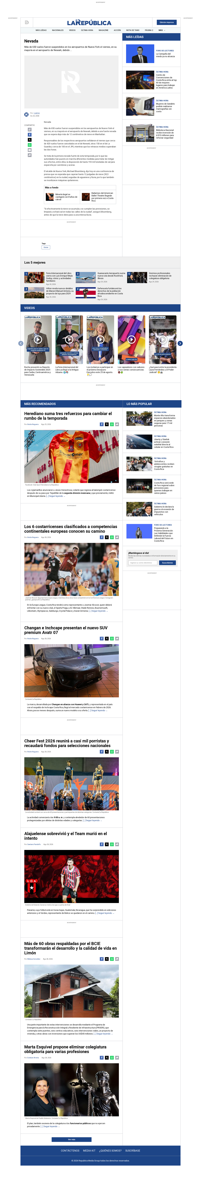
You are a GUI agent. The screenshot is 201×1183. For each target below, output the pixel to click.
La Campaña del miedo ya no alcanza (165, 55)
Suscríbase (132, 1150)
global (46, 247)
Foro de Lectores (165, 51)
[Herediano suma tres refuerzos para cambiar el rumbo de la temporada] (71, 456)
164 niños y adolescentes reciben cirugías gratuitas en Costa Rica (164, 465)
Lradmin (37, 113)
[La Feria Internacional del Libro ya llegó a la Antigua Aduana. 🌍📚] (69, 339)
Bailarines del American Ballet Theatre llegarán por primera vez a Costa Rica (102, 197)
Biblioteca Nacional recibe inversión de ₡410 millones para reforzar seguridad (165, 134)
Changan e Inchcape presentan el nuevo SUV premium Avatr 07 (66, 630)
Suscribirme (167, 563)
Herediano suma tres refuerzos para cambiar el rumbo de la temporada (68, 416)
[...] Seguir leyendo (54, 496)
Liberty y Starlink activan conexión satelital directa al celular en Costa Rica (163, 443)
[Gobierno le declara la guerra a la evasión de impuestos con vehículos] (139, 509)
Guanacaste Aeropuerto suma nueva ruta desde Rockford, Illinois (111, 276)
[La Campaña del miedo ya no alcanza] (140, 53)
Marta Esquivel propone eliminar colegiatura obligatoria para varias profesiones (65, 1049)
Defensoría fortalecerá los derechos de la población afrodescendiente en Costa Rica (110, 292)
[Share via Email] (30, 150)
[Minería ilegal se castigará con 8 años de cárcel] (50, 197)
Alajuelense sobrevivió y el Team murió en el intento (65, 836)
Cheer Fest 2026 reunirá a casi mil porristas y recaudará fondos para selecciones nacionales (67, 743)
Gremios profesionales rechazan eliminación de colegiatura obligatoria (160, 276)
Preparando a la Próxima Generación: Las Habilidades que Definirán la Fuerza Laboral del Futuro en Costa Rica (163, 534)
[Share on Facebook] (30, 135)
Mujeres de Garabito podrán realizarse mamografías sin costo (165, 108)
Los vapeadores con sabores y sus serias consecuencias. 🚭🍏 (131, 369)
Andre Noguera (33, 424)
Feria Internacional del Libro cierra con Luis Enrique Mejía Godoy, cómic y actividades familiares (59, 277)
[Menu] (27, 22)
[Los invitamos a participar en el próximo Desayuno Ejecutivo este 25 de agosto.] (100, 339)
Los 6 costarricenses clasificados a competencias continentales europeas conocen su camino (70, 529)
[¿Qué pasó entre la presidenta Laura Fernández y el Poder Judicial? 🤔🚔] (162, 339)
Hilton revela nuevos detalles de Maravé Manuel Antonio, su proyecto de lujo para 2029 (60, 291)
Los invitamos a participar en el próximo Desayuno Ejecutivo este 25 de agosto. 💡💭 (100, 371)
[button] (167, 22)
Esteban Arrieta (33, 1058)
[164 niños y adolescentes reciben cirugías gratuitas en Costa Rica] (139, 464)
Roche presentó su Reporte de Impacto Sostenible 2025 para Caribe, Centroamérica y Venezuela (37, 371)
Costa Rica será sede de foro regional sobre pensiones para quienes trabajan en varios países (164, 488)
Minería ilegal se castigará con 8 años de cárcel (66, 197)
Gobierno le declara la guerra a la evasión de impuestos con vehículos (164, 511)
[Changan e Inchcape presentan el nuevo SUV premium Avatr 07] (71, 670)
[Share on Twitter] (30, 140)
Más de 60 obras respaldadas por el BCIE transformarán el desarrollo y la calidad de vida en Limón (70, 948)
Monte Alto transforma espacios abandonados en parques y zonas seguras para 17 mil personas (165, 420)
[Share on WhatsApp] (30, 145)
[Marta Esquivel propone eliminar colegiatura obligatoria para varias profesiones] (71, 1089)
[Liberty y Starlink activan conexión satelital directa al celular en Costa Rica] (139, 442)
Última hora (162, 72)
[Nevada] (71, 82)
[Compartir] (30, 155)
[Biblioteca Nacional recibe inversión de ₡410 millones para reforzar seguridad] (140, 132)
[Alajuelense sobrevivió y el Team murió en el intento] (71, 876)
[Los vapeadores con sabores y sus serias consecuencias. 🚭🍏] (131, 339)
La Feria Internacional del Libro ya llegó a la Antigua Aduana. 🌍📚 (66, 369)
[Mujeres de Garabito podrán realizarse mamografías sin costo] (140, 106)
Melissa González (33, 959)
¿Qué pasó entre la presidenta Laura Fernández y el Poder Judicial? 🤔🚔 (162, 369)
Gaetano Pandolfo (34, 844)
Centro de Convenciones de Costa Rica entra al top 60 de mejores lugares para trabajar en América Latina (166, 81)
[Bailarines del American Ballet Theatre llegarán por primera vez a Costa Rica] (86, 197)
